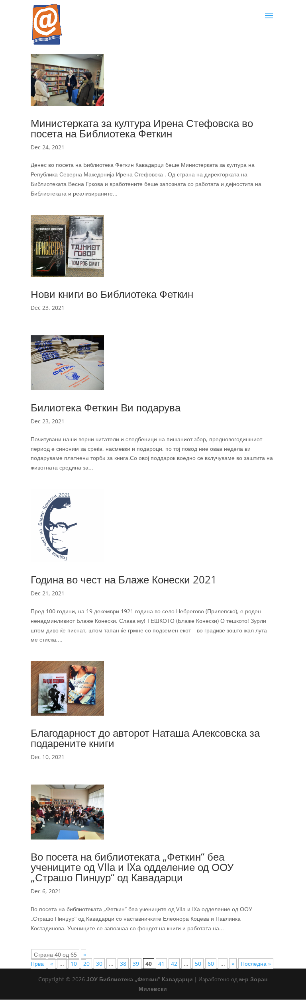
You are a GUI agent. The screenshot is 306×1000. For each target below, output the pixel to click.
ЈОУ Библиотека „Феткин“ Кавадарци (139, 979)
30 (99, 963)
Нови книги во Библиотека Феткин (112, 294)
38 (123, 963)
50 (198, 963)
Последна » (256, 963)
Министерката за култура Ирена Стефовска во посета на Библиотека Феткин (142, 128)
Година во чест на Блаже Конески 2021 (124, 579)
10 (74, 963)
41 (161, 963)
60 (211, 963)
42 (174, 963)
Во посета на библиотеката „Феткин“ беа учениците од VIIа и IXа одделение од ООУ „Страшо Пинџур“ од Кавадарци (132, 867)
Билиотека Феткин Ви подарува (105, 407)
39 (136, 963)
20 (86, 963)
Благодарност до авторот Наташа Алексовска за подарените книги (145, 738)
